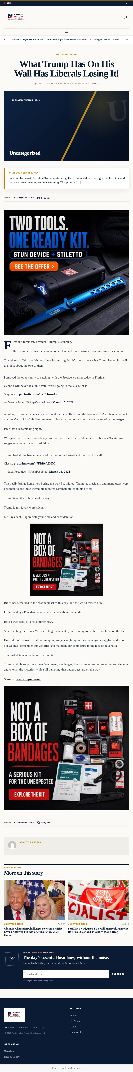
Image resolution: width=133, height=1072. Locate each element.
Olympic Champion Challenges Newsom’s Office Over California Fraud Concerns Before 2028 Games (33, 932)
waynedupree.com (28, 679)
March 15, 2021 (62, 402)
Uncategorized (66, 54)
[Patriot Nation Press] (16, 17)
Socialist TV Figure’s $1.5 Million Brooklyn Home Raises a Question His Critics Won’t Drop (98, 930)
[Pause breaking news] (126, 40)
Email (31, 198)
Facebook (22, 198)
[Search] (125, 17)
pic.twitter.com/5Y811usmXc (38, 394)
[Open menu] (66, 32)
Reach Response (72, 1068)
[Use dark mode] (127, 3)
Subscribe (118, 974)
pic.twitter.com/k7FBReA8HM (34, 463)
